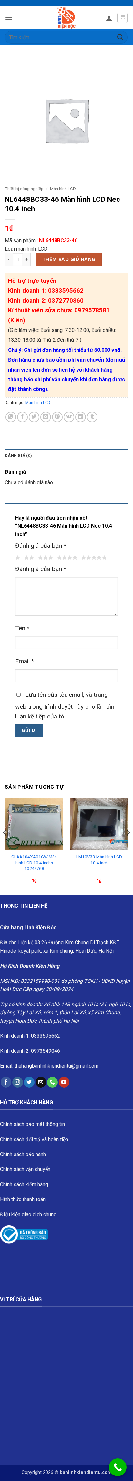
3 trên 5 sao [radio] (44, 558)
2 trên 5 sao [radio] (28, 558)
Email (24, 661)
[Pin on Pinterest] (57, 417)
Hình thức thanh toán (23, 1199)
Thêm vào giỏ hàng (69, 259)
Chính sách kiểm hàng (24, 1184)
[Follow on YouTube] (64, 1082)
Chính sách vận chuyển (25, 1169)
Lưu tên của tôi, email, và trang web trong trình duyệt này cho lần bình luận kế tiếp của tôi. (66, 705)
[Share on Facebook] (22, 417)
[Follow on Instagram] (17, 1082)
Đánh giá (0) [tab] (18, 455)
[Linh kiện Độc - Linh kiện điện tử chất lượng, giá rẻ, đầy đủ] (67, 17)
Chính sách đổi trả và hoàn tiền (34, 1139)
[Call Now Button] (118, 1467)
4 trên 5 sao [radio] (66, 558)
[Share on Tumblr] (92, 417)
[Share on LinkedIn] (80, 417)
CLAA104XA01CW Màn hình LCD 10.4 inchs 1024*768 (34, 862)
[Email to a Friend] (45, 417)
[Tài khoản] (109, 18)
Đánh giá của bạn (40, 545)
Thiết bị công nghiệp (24, 188)
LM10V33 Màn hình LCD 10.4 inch (99, 859)
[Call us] (52, 1082)
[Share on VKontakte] (69, 417)
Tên (22, 628)
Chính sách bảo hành (23, 1154)
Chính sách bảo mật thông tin (32, 1124)
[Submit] (120, 37)
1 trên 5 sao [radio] (17, 558)
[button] (9, 18)
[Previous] (5, 846)
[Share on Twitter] (34, 417)
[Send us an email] (41, 1082)
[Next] (128, 846)
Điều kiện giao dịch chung (28, 1214)
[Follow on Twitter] (29, 1082)
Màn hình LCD (63, 188)
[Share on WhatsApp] (10, 417)
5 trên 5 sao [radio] (93, 558)
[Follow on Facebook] (6, 1082)
